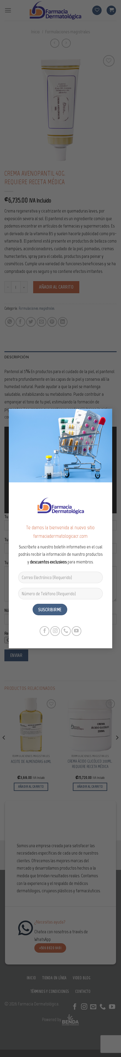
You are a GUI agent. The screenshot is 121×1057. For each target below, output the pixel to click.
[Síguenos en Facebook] (44, 631)
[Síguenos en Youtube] (76, 631)
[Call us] (66, 631)
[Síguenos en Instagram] (55, 631)
